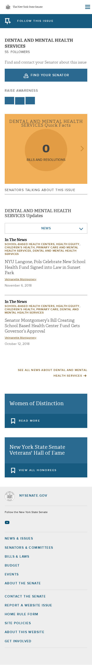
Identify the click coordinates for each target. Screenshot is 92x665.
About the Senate (23, 583)
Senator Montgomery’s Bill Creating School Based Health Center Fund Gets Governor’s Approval (42, 326)
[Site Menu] (87, 7)
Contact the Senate (25, 596)
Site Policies (18, 623)
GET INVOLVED (18, 641)
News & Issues (19, 538)
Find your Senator (50, 75)
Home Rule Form (21, 614)
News (46, 228)
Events (12, 574)
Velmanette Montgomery (20, 279)
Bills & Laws (17, 556)
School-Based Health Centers (29, 244)
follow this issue (35, 21)
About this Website (24, 632)
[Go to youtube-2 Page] (8, 522)
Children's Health (20, 247)
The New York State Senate (27, 7)
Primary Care (47, 309)
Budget (12, 565)
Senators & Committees (29, 547)
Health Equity (67, 244)
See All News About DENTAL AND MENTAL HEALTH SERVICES (52, 373)
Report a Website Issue (28, 605)
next (82, 149)
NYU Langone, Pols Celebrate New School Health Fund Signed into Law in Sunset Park (45, 267)
